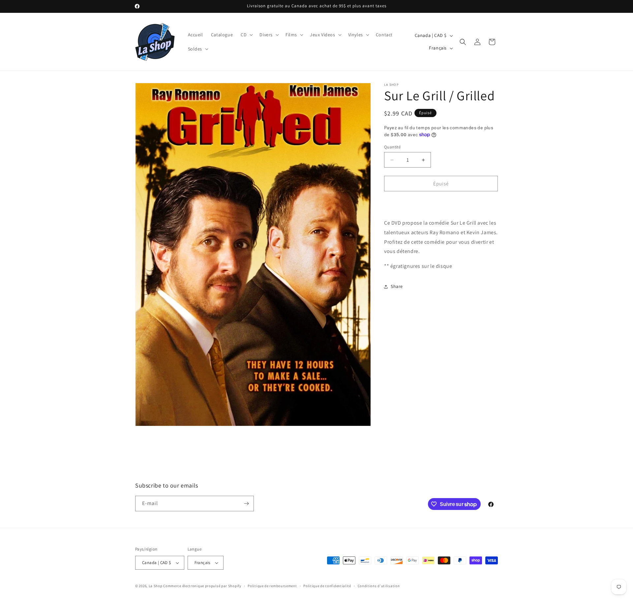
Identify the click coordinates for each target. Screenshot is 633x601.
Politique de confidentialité (327, 586)
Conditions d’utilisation (379, 586)
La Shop (156, 586)
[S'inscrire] (246, 503)
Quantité (392, 147)
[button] (246, 35)
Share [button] (397, 287)
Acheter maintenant (441, 202)
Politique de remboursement (272, 586)
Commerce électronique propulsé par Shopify (202, 586)
